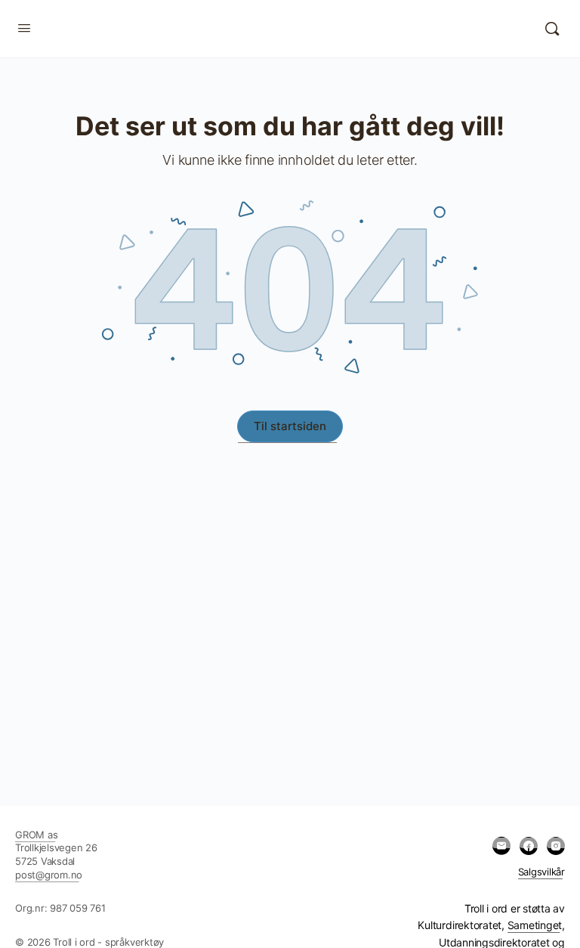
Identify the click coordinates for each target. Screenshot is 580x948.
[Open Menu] (24, 27)
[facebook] (529, 846)
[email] (501, 846)
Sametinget (535, 925)
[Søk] (552, 28)
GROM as (36, 835)
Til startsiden (290, 426)
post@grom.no (48, 875)
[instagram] (556, 846)
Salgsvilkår (541, 872)
